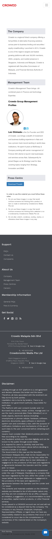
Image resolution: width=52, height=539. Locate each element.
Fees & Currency (11, 306)
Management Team (12, 280)
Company (8, 276)
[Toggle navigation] (46, 5)
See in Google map (37, 346)
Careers (7, 288)
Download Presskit (15, 184)
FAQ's (6, 251)
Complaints (8, 259)
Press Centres (10, 284)
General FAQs (9, 302)
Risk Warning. (7, 531)
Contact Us (8, 255)
